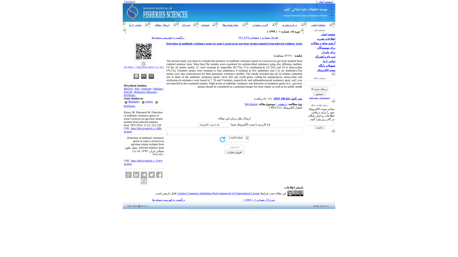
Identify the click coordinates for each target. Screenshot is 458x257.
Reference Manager (145, 92)
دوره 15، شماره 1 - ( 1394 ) (259, 199)
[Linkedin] (136, 175)
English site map (210, 210)
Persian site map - (194, 210)
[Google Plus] (128, 175)
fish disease (251, 104)
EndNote (146, 88)
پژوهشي (282, 104)
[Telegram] (144, 175)
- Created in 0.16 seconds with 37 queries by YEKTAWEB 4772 (244, 210)
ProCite (128, 92)
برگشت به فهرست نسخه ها (168, 37)
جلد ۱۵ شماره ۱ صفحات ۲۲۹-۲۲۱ (258, 37)
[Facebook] (159, 175)
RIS (137, 88)
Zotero (149, 101)
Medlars (158, 88)
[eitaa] (144, 181)
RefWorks (129, 95)
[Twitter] (151, 175)
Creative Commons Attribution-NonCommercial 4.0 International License (218, 193)
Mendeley (134, 101)
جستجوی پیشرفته (319, 97)
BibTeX (128, 88)
